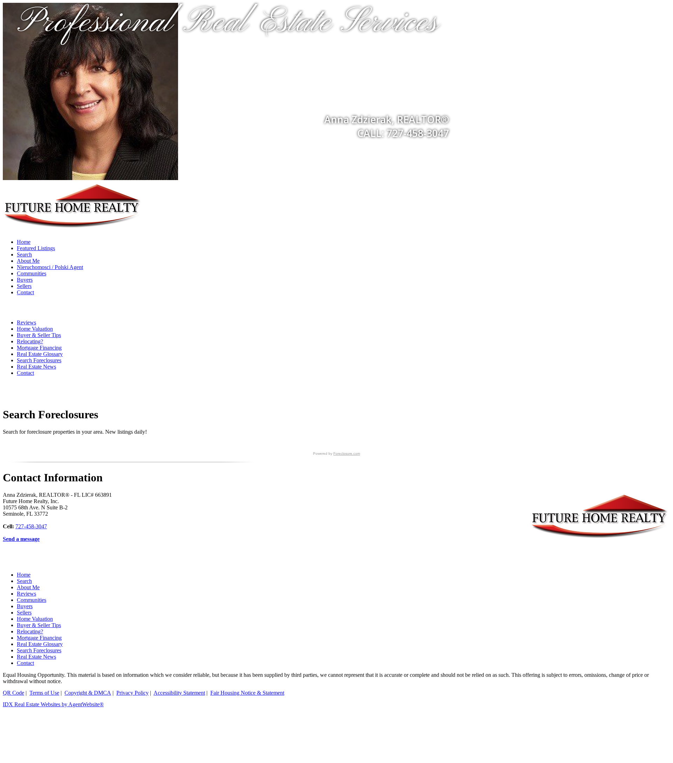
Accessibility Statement (179, 693)
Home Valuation (35, 329)
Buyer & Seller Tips (39, 335)
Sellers (24, 286)
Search (24, 254)
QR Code (13, 693)
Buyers (25, 280)
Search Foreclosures (39, 360)
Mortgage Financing (39, 348)
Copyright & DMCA (87, 693)
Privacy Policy (132, 693)
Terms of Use (44, 693)
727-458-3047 (31, 526)
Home (23, 242)
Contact (25, 292)
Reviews (26, 322)
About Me (28, 261)
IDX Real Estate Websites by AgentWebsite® (53, 704)
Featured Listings (36, 248)
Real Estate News (36, 367)
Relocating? (30, 341)
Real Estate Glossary (40, 354)
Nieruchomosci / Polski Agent (50, 267)
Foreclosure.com (346, 453)
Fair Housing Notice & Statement (247, 693)
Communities (31, 273)
